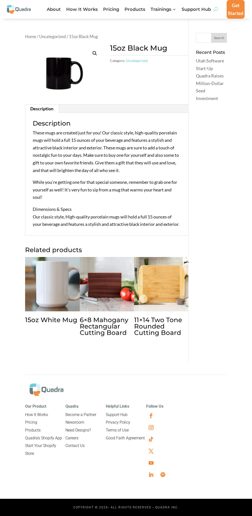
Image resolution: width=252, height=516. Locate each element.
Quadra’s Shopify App (43, 438)
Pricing (111, 10)
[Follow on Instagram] (151, 427)
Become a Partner (80, 414)
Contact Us (75, 445)
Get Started (235, 9)
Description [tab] (41, 108)
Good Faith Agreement (125, 438)
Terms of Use (117, 430)
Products (135, 10)
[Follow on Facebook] (151, 416)
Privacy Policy (118, 422)
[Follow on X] (151, 451)
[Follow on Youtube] (151, 463)
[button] (94, 53)
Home (30, 36)
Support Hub (196, 10)
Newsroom (74, 422)
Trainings (161, 10)
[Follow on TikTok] (151, 439)
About (54, 10)
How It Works (82, 10)
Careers (72, 438)
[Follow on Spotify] (163, 475)
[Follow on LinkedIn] (151, 475)
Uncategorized (52, 36)
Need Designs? (78, 430)
